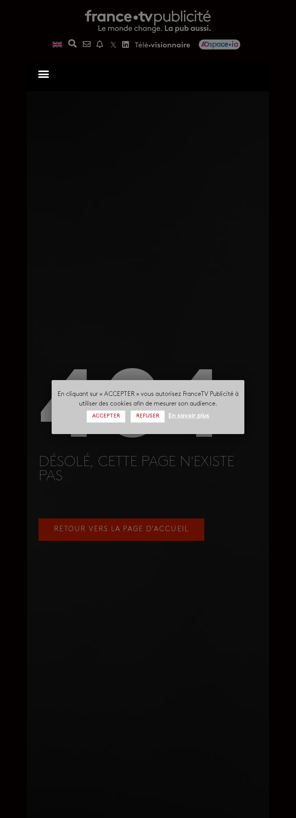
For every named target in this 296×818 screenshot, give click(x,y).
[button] (43, 74)
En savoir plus (188, 416)
